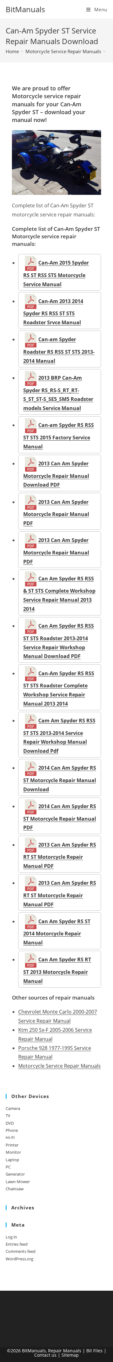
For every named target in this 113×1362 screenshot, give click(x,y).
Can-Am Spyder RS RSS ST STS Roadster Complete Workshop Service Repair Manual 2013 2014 (58, 688)
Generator (15, 1174)
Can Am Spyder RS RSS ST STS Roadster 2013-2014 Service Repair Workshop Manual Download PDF (58, 641)
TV (8, 1115)
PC (8, 1167)
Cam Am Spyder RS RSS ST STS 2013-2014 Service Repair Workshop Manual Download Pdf (59, 735)
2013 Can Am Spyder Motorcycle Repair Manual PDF (56, 513)
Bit (89, 1351)
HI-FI (10, 1137)
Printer (12, 1145)
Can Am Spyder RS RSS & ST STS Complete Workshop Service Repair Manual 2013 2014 (59, 593)
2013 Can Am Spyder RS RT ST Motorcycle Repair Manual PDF (59, 855)
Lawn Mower (18, 1181)
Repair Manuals (64, 1351)
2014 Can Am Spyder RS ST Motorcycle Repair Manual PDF (59, 817)
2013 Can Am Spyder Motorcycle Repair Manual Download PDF (56, 474)
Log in (11, 1237)
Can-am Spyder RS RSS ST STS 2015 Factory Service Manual (58, 436)
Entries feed (17, 1244)
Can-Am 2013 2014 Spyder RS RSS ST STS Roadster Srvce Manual (53, 312)
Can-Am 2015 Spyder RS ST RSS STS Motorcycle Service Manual (56, 273)
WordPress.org (19, 1259)
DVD (10, 1123)
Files (98, 1351)
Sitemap (70, 1355)
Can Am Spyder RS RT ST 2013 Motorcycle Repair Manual (57, 970)
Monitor (13, 1152)
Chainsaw (15, 1189)
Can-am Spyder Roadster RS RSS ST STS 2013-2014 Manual (58, 350)
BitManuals (25, 9)
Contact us (45, 1355)
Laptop (12, 1159)
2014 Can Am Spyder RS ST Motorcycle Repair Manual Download (59, 778)
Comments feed (20, 1251)
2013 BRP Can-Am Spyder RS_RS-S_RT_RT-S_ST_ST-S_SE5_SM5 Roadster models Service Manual (58, 393)
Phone (12, 1130)
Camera (13, 1108)
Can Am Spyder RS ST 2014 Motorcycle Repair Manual (56, 932)
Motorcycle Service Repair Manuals (59, 1065)
